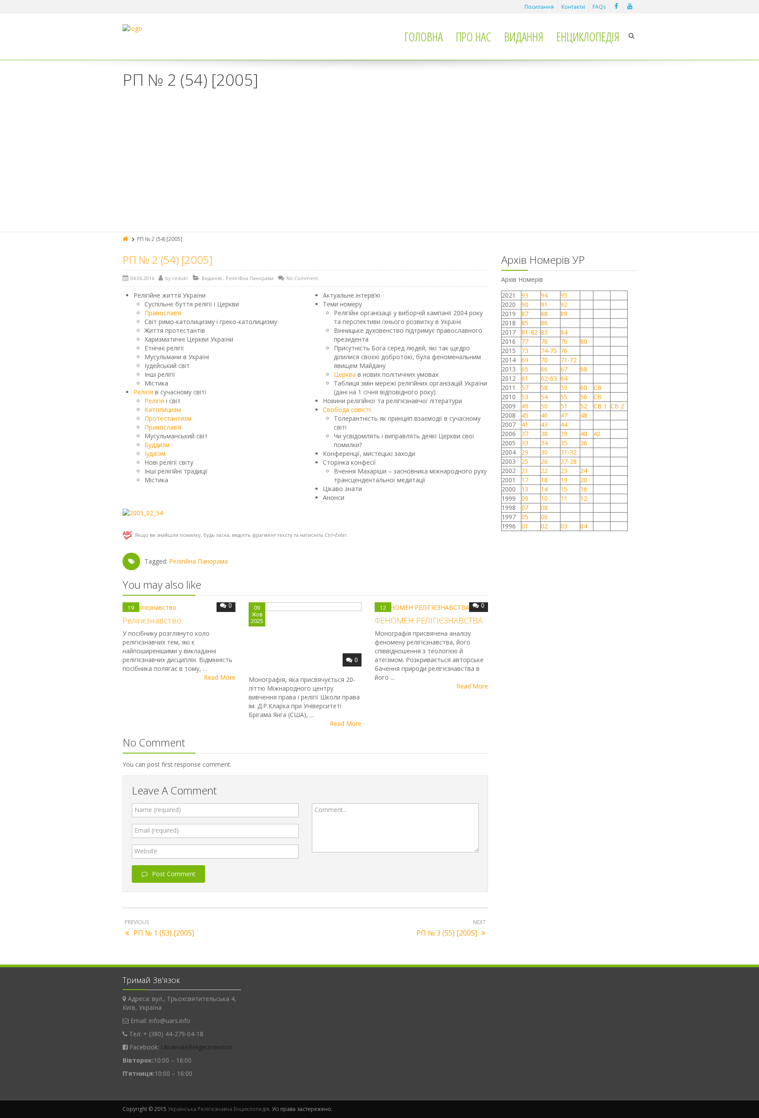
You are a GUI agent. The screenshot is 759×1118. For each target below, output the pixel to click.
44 (563, 424)
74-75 (549, 350)
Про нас (473, 36)
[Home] (126, 239)
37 (524, 434)
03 (563, 526)
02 (544, 526)
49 (524, 406)
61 (524, 378)
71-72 (568, 360)
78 (544, 341)
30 (544, 452)
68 (583, 369)
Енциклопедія (588, 36)
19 (563, 480)
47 (563, 415)
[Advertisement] (379, 165)
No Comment (302, 278)
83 (544, 332)
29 (524, 452)
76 (563, 350)
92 (563, 304)
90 (524, 304)
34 (544, 443)
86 (544, 323)
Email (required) (156, 830)
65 (524, 369)
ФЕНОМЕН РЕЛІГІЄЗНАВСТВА (429, 620)
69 (524, 360)
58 (544, 387)
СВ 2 (617, 406)
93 (524, 295)
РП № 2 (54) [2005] (168, 259)
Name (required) (157, 809)
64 (563, 378)
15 (563, 489)
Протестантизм (168, 418)
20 (583, 480)
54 (544, 397)
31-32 (568, 452)
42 (597, 434)
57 (524, 387)
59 (563, 387)
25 (524, 461)
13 (524, 489)
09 (524, 498)
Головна (424, 36)
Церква (345, 374)
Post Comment (173, 874)
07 (524, 507)
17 (524, 480)
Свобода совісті (347, 409)
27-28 (568, 461)
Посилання (539, 7)
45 (524, 415)
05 (524, 517)
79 (563, 341)
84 (563, 332)
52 (583, 406)
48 (583, 415)
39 (563, 434)
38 (544, 434)
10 (544, 498)
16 (583, 489)
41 (524, 424)
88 (544, 314)
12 (583, 498)
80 (583, 341)
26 (544, 461)
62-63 (549, 378)
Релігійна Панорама (250, 278)
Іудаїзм (155, 453)
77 (524, 341)
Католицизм (163, 409)
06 (544, 517)
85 (524, 323)
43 (544, 424)
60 (583, 387)
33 (524, 443)
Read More (219, 677)
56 (583, 397)
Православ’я (163, 313)
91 (544, 304)
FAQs (599, 7)
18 (544, 480)
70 (544, 360)
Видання (523, 36)
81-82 (529, 332)
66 (544, 369)
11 (563, 498)
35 (563, 443)
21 (524, 470)
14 (544, 489)
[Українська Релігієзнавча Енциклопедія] (132, 28)
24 (583, 470)
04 (583, 526)
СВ (597, 387)
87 (524, 314)
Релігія (143, 392)
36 (583, 443)
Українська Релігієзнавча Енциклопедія (218, 1109)
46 (544, 415)
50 (544, 406)
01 (524, 526)
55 (563, 397)
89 (563, 314)
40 (583, 434)
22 (544, 470)
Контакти (573, 7)
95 (563, 295)
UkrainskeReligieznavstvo (196, 1047)
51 (563, 406)
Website (145, 851)
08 (544, 507)
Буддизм (157, 445)
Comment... (330, 809)
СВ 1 (600, 406)
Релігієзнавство (152, 620)
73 (524, 350)
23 (563, 470)
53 (524, 397)
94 (544, 295)
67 (563, 369)
